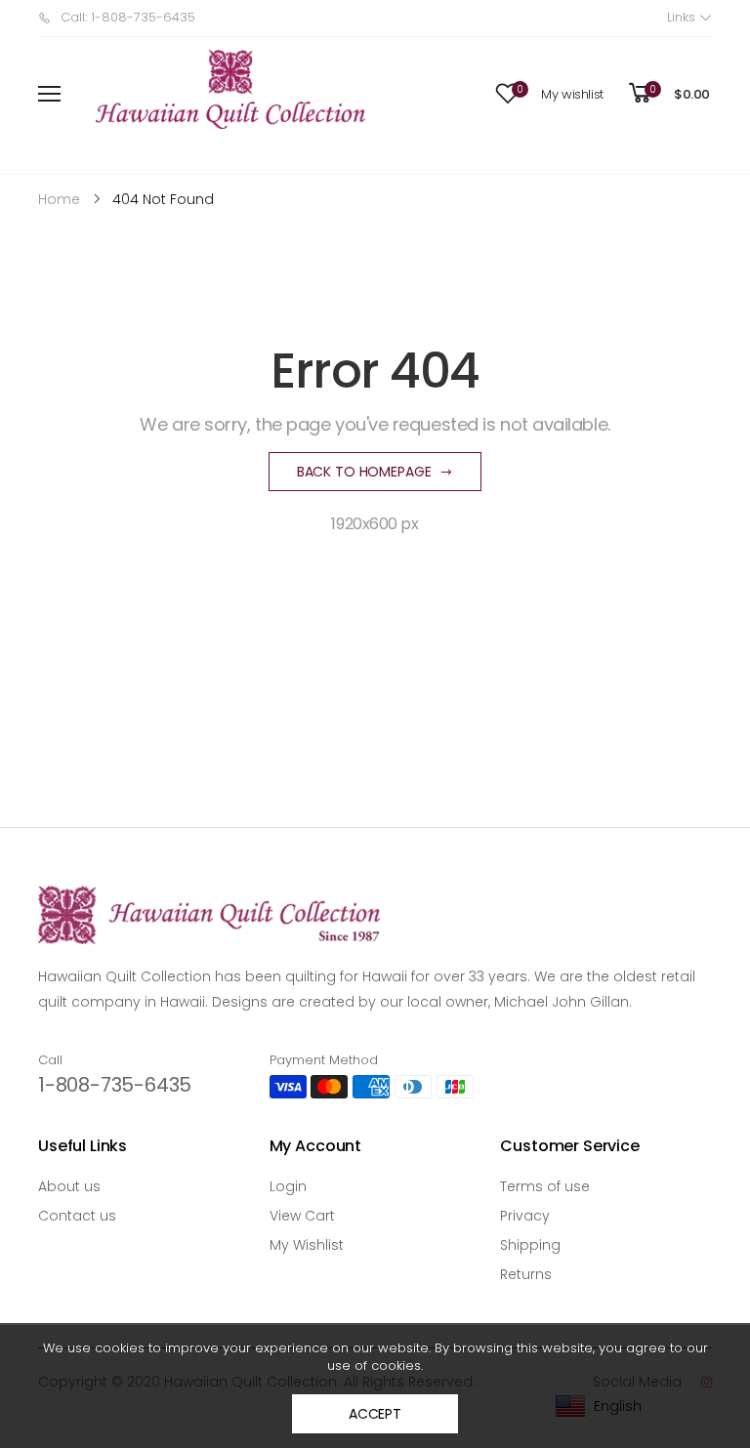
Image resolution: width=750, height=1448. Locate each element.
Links (683, 17)
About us (69, 1186)
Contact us (77, 1215)
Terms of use (545, 1186)
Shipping (530, 1245)
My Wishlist (307, 1245)
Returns (526, 1274)
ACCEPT (375, 1414)
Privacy (525, 1215)
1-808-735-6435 (114, 1084)
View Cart (302, 1215)
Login (288, 1186)
